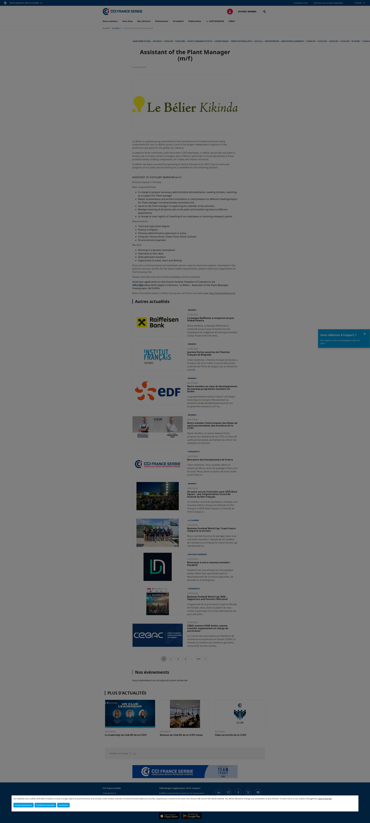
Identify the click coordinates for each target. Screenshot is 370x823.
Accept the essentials (45, 805)
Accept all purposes (23, 805)
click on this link (325, 798)
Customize (63, 805)
